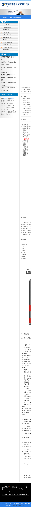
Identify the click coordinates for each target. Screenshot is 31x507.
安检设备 (5, 17)
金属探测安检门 (17, 17)
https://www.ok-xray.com (10, 110)
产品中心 (11, 17)
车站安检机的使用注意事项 (8, 75)
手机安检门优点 (5, 72)
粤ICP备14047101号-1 (18, 505)
